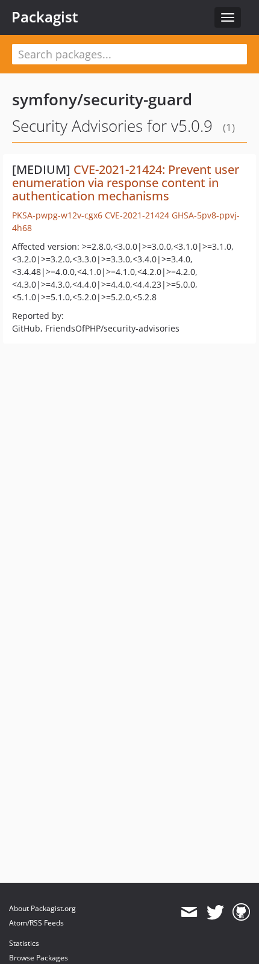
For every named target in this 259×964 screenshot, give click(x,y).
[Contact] (189, 912)
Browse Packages (38, 958)
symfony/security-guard (102, 99)
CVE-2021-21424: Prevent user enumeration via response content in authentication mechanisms (125, 182)
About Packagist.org (42, 908)
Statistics (24, 943)
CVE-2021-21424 (137, 215)
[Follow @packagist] (215, 912)
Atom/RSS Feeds (36, 923)
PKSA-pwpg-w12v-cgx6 (57, 215)
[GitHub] (241, 912)
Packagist (44, 16)
